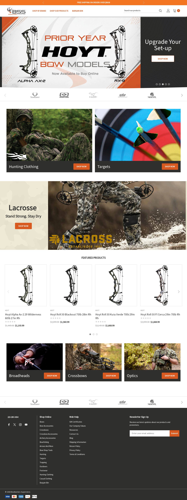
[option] (35, 95)
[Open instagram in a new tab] (21, 425)
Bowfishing (44, 442)
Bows (42, 422)
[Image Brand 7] (152, 95)
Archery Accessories (48, 438)
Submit (174, 433)
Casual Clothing (46, 478)
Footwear (43, 470)
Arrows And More (46, 446)
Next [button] (143, 2)
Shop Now (163, 58)
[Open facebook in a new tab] (10, 425)
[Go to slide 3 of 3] (97, 334)
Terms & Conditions (77, 454)
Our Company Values (77, 426)
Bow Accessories (46, 426)
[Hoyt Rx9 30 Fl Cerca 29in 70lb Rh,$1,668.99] (161, 285)
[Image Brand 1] (35, 95)
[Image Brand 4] (93, 95)
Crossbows (44, 430)
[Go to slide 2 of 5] (160, 84)
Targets (43, 458)
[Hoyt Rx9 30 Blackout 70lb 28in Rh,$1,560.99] (71, 285)
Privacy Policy (74, 450)
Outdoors (43, 466)
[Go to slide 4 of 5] (166, 84)
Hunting (43, 454)
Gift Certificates (75, 422)
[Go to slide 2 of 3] (93, 334)
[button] (81, 166)
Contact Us (73, 434)
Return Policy (74, 446)
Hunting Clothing (46, 474)
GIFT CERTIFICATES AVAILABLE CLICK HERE (93, 2)
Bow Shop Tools (46, 450)
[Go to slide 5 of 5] (169, 84)
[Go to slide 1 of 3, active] (90, 334)
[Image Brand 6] (122, 95)
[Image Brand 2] (64, 95)
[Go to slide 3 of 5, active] (163, 84)
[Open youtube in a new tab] (27, 425)
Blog (71, 438)
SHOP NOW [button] (23, 226)
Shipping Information (77, 442)
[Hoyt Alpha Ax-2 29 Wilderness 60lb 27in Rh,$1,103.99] (25, 285)
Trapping (43, 462)
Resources (73, 430)
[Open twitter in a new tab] (15, 425)
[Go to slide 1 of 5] (157, 84)
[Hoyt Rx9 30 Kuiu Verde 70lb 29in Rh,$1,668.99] (116, 285)
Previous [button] (43, 2)
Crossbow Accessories (49, 434)
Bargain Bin (44, 482)
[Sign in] (168, 11)
